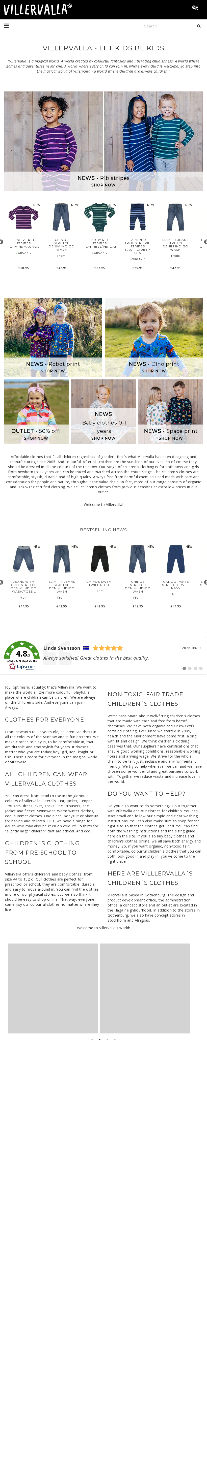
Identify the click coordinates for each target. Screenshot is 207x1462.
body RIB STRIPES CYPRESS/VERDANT (100, 243)
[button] (197, 8)
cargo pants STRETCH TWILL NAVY (176, 585)
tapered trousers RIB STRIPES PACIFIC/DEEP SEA (138, 246)
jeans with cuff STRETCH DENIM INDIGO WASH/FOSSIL (24, 586)
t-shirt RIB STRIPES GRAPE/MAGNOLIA (24, 243)
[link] (103, 656)
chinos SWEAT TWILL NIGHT (99, 583)
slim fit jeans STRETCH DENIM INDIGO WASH (175, 244)
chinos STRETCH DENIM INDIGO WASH (61, 244)
